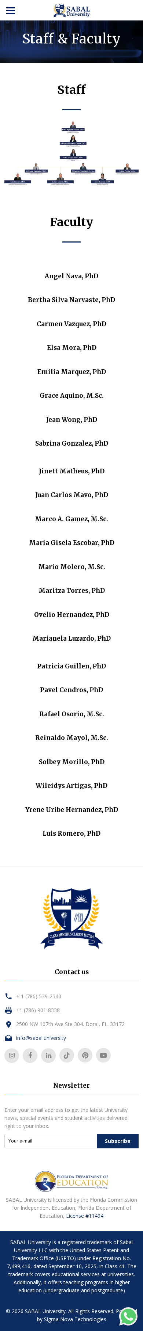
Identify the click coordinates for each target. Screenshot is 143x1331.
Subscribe (118, 1140)
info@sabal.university (41, 1037)
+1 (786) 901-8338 (38, 1010)
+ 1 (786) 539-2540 (38, 996)
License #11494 (84, 1215)
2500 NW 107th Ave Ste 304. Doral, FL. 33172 (70, 1024)
